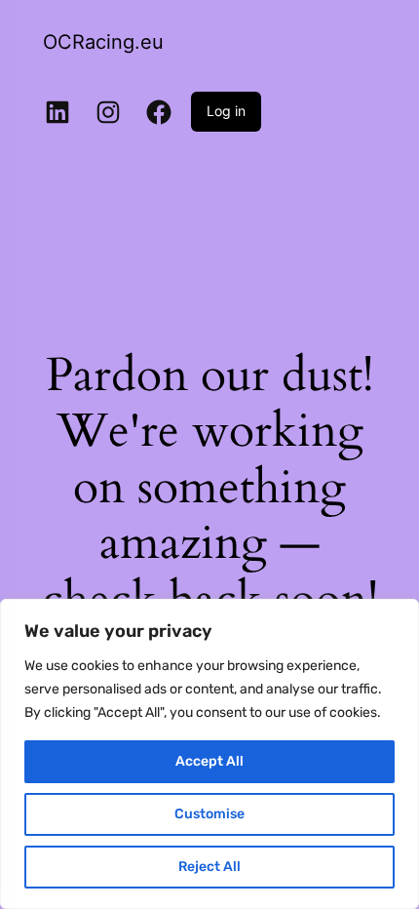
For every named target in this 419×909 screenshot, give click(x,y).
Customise (209, 814)
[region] (209, 754)
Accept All (209, 761)
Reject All (209, 866)
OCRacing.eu (103, 42)
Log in (226, 110)
